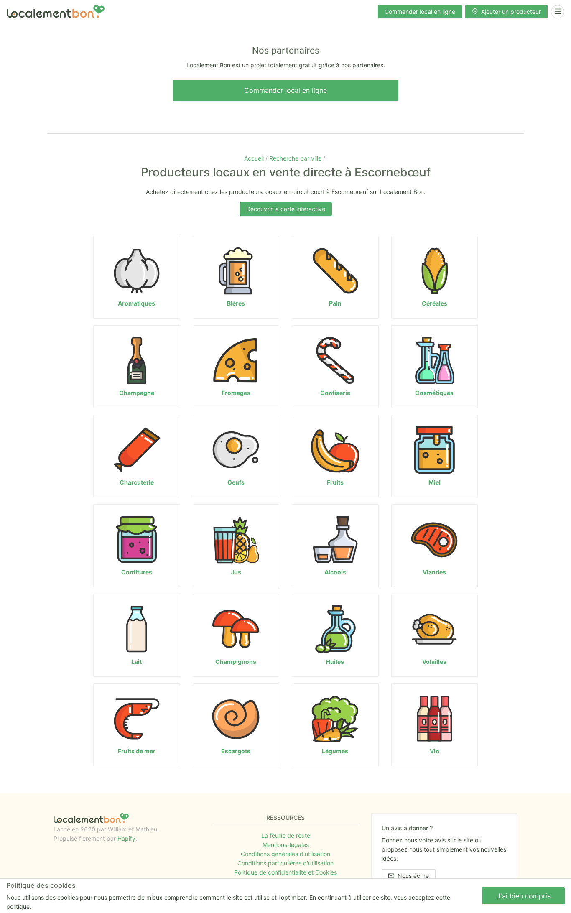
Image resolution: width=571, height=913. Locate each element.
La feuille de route (285, 835)
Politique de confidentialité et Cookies (285, 872)
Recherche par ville (296, 158)
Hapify (126, 838)
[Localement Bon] (56, 11)
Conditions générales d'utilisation (285, 853)
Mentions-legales (286, 844)
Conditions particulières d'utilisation (285, 863)
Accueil (254, 158)
